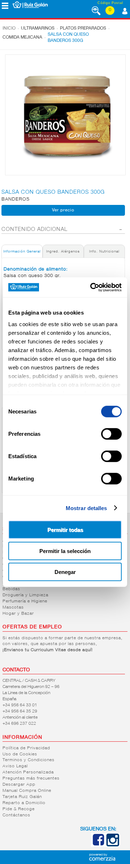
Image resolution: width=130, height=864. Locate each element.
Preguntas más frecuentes (31, 778)
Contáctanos (16, 815)
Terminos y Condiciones (29, 760)
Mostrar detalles (86, 508)
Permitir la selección (65, 551)
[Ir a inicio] (30, 4)
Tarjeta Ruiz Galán (22, 797)
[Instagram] (112, 845)
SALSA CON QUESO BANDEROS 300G (68, 37)
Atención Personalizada (28, 772)
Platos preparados (83, 28)
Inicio (9, 28)
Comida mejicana (22, 37)
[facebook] (98, 845)
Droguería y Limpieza (25, 595)
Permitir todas (65, 530)
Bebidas (11, 589)
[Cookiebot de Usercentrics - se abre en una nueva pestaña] (92, 287)
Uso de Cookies (20, 754)
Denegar (65, 572)
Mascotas (13, 607)
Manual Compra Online (27, 791)
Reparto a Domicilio (24, 803)
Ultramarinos (38, 28)
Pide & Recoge (19, 809)
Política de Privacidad (26, 748)
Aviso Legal (15, 766)
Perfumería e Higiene (25, 601)
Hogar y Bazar (18, 613)
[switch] (111, 434)
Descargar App (19, 784)
